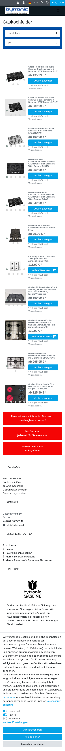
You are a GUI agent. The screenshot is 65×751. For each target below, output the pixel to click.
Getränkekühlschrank (15, 489)
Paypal (9, 549)
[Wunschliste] (47, 3)
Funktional (14, 718)
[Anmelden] (18, 3)
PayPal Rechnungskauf (19, 552)
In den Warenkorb (42, 270)
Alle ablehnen (32, 736)
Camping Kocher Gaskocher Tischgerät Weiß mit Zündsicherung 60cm (41, 258)
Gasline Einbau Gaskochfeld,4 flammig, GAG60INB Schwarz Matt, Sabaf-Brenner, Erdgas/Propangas (42, 290)
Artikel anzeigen (43, 80)
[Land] (29, 3)
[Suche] (42, 3)
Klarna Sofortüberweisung (20, 556)
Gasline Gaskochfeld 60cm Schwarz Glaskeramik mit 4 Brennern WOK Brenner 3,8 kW (42, 100)
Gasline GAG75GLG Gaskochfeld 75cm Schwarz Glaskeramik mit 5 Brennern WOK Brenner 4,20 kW (41, 162)
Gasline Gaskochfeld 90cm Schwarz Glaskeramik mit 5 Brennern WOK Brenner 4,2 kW (42, 69)
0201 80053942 (14, 521)
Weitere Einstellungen (15, 722)
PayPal (12, 714)
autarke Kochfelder (13, 485)
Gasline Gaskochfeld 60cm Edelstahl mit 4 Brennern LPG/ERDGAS (41, 130)
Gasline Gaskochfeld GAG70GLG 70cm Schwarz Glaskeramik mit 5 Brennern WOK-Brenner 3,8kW (41, 195)
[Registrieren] (24, 3)
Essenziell (14, 711)
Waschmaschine (12, 478)
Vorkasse (11, 545)
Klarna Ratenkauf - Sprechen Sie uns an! (29, 560)
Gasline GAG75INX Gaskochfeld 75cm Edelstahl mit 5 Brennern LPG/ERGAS (41, 355)
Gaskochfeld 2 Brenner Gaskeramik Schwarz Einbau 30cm (41, 227)
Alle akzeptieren (32, 729)
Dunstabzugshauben (14, 493)
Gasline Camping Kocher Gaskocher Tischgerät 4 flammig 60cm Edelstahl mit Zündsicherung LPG (41, 323)
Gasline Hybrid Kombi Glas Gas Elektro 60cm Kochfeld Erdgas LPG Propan (41, 386)
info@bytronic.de (15, 525)
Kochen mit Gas (12, 482)
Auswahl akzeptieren (32, 744)
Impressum (9, 697)
